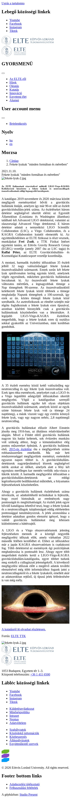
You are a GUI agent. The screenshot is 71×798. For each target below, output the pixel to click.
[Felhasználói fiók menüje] (3, 118)
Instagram (15, 27)
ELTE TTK (18, 636)
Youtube (14, 20)
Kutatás (14, 89)
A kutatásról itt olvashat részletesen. (24, 629)
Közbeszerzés (18, 736)
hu (11, 140)
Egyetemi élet (17, 96)
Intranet (14, 715)
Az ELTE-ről (17, 79)
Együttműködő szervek (23, 744)
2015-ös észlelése (20, 449)
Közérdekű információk (24, 733)
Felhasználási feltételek (23, 787)
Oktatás (14, 86)
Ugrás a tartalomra (13, 3)
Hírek (13, 82)
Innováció (15, 93)
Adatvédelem (17, 723)
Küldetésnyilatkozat (21, 708)
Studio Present (28, 794)
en (10, 144)
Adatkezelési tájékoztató (24, 784)
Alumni (14, 100)
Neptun (14, 719)
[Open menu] (3, 73)
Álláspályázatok (19, 740)
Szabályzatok (17, 729)
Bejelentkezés (18, 123)
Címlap (14, 160)
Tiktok (13, 30)
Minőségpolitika (19, 712)
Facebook (15, 23)
